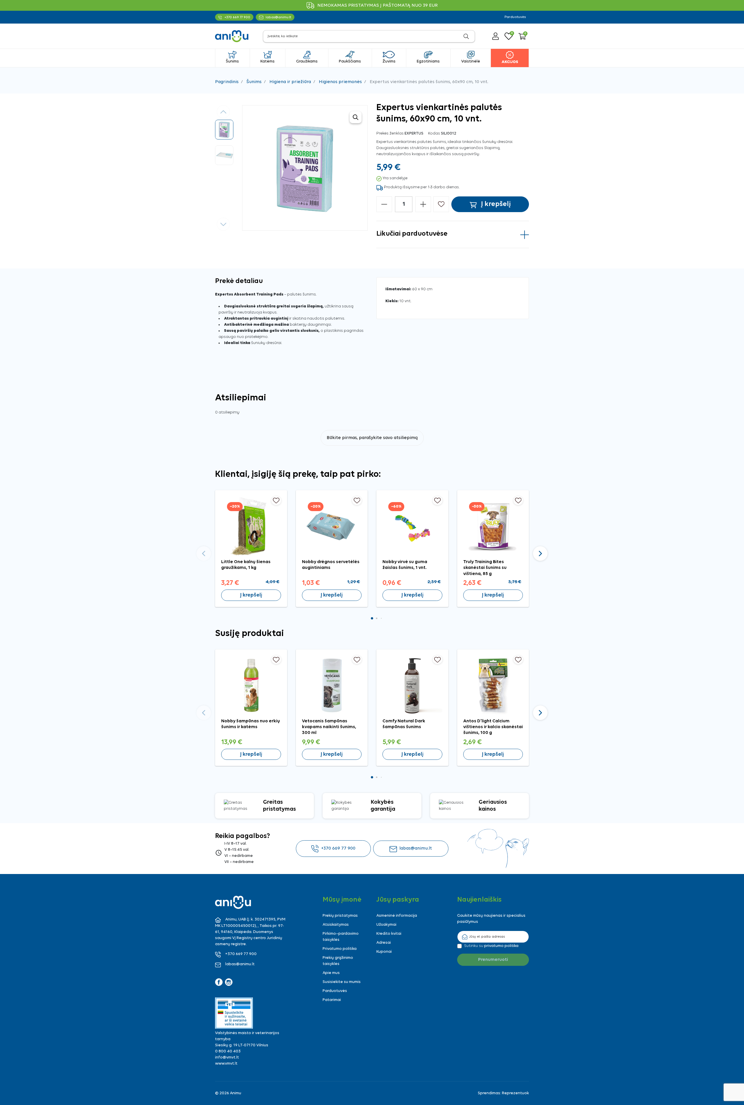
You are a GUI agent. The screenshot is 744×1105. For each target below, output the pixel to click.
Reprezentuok (515, 1093)
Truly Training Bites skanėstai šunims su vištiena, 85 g (485, 568)
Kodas (434, 133)
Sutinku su (491, 946)
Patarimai (332, 1000)
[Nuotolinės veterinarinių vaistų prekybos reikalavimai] (234, 1013)
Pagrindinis (227, 82)
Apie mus (331, 973)
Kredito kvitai (388, 934)
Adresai (383, 943)
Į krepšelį (251, 595)
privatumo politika (501, 946)
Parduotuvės (515, 17)
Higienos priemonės (340, 82)
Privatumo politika (340, 949)
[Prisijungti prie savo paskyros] (495, 36)
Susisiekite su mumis (342, 982)
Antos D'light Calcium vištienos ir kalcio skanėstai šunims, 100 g (493, 727)
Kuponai (384, 952)
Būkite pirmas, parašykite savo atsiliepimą (372, 438)
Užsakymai (386, 925)
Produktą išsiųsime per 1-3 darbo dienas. (421, 187)
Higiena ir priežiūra (290, 82)
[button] (522, 36)
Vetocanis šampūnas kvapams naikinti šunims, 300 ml (329, 727)
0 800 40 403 (228, 1051)
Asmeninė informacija (396, 916)
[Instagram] (229, 982)
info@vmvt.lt (227, 1057)
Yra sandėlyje (394, 178)
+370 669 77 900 (338, 848)
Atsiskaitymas (336, 925)
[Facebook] (219, 982)
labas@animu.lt (415, 848)
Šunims (254, 82)
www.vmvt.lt (226, 1063)
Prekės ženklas (390, 133)
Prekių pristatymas (340, 916)
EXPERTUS (414, 133)
